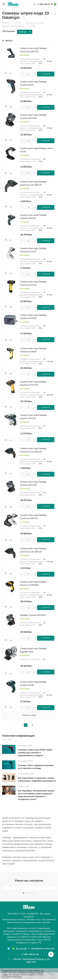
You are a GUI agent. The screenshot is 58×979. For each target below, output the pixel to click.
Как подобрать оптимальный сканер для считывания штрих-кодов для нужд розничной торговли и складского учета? (36, 794)
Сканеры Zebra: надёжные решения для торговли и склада (36, 766)
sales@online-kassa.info (43, 948)
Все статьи (7, 739)
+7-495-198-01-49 (45, 4)
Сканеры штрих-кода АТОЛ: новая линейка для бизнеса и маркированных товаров (35, 753)
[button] (23, 893)
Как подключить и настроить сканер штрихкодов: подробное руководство (37, 779)
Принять (52, 973)
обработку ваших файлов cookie (22, 973)
